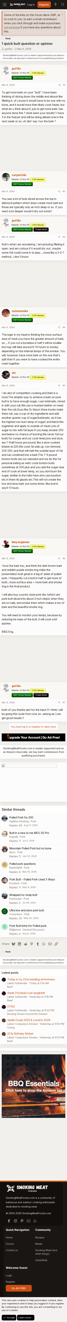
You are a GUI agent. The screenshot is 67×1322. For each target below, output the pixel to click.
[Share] (59, 85)
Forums (10, 1243)
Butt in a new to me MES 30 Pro (29, 833)
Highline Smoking (19, 821)
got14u (8, 48)
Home (9, 1237)
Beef (10, 986)
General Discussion (33, 929)
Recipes (39, 1237)
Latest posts (10, 972)
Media (38, 1243)
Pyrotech (14, 883)
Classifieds (41, 1260)
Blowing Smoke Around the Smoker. (27, 1013)
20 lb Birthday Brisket (20, 1033)
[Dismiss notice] (61, 14)
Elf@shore (15, 929)
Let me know (12, 27)
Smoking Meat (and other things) (46, 1252)
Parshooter (15, 898)
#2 (64, 191)
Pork (33, 821)
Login (9, 1275)
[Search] (62, 4)
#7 (64, 702)
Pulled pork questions (22, 863)
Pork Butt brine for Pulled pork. (28, 925)
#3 (64, 236)
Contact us (12, 1250)
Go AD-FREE (19, 1288)
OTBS (11, 1006)
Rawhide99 (15, 867)
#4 (64, 327)
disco (12, 852)
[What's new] (55, 4)
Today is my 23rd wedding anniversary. (31, 979)
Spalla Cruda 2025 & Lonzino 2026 (28, 1020)
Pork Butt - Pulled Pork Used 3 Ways (32, 879)
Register (10, 1281)
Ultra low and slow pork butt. (26, 910)
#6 (64, 558)
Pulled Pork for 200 (21, 817)
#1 (64, 84)
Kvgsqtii (13, 836)
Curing (11, 1027)
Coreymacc (15, 914)
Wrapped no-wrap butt (23, 895)
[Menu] (5, 4)
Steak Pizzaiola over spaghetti (26, 993)
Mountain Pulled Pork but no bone (30, 848)
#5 (64, 385)
